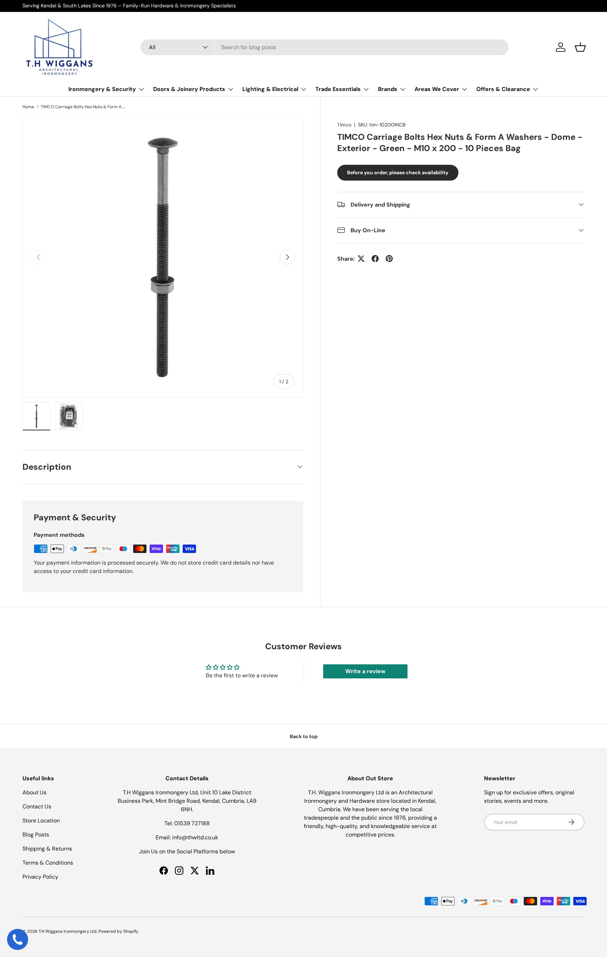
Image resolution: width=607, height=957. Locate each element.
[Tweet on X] (361, 259)
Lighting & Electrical (270, 89)
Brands (387, 89)
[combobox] (325, 47)
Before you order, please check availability (398, 172)
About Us (34, 792)
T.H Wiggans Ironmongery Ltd (68, 931)
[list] (163, 257)
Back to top (304, 736)
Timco (344, 125)
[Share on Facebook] (375, 259)
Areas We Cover (437, 89)
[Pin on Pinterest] (389, 259)
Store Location (41, 820)
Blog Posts (35, 834)
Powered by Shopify (118, 931)
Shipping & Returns (47, 848)
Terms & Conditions (47, 862)
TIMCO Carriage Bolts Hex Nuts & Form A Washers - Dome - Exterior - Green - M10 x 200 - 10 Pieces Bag (83, 107)
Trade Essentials (338, 89)
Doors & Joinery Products (189, 89)
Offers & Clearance (503, 89)
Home (28, 107)
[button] (580, 47)
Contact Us (36, 806)
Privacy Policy (40, 876)
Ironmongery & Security (102, 89)
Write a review (365, 671)
